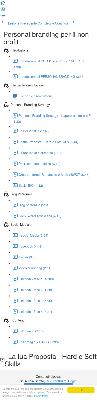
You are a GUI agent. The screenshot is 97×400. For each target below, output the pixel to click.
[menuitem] (2, 10)
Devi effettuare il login (61, 381)
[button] (2, 4)
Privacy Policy (41, 396)
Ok (81, 390)
